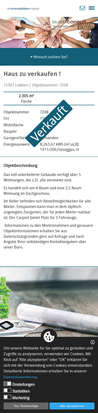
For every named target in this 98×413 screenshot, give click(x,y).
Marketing (20, 397)
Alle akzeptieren (72, 406)
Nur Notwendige (26, 406)
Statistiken (21, 391)
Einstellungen (23, 384)
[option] (49, 31)
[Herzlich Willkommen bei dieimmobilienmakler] (23, 8)
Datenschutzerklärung (20, 377)
